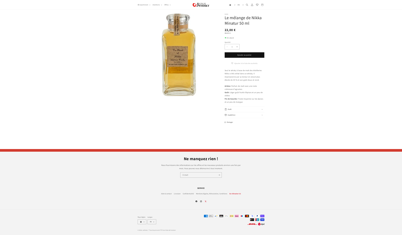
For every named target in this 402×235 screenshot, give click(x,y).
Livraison (177, 194)
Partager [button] (230, 122)
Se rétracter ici (235, 194)
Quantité (228, 42)
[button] (143, 4)
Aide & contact (166, 194)
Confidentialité (188, 194)
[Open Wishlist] (257, 4)
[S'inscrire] (219, 175)
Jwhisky (144, 230)
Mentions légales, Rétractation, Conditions (211, 194)
